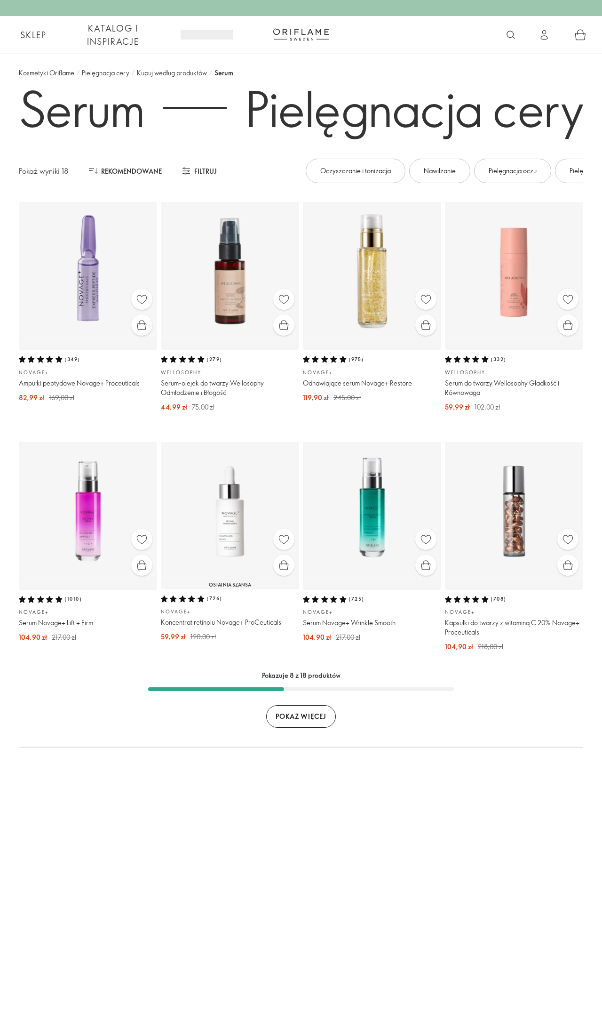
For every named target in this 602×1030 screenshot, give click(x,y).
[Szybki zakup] (141, 325)
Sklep (33, 34)
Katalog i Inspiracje (113, 35)
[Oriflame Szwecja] (301, 34)
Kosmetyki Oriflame (46, 72)
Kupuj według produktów (172, 72)
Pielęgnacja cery (105, 72)
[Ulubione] (141, 299)
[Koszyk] (580, 35)
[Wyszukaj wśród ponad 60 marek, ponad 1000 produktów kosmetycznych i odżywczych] (511, 35)
